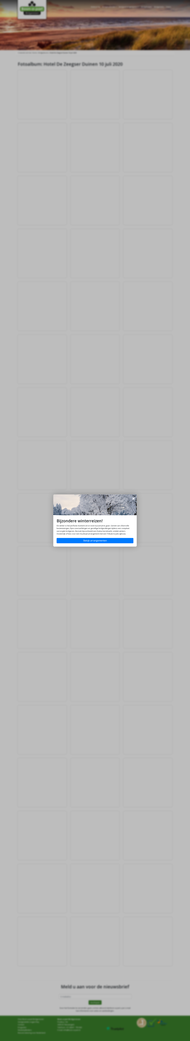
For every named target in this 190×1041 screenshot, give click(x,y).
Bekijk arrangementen (95, 540)
